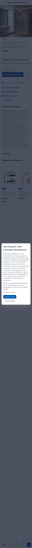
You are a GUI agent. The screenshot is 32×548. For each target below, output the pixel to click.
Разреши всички (10, 296)
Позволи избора (10, 301)
